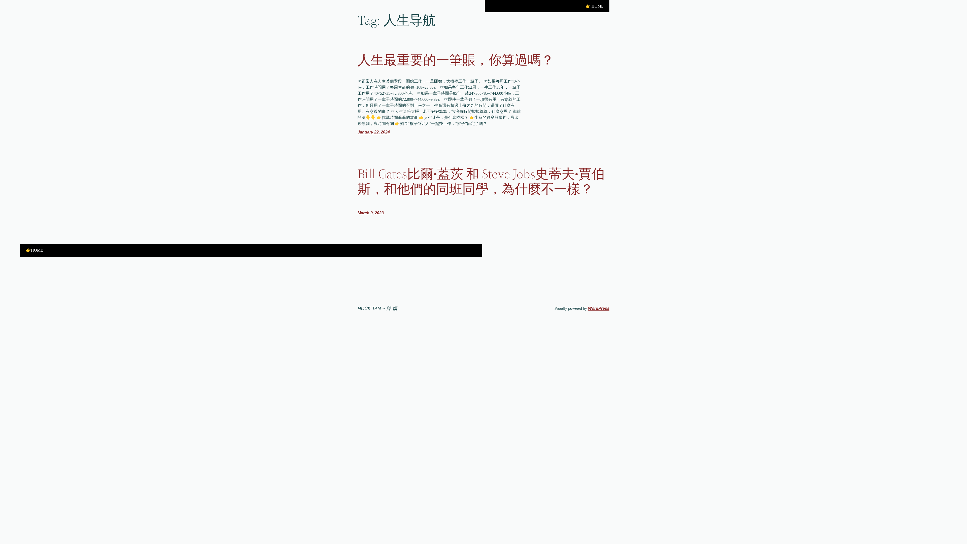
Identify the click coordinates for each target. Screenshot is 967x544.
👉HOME (34, 250)
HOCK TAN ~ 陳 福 (377, 308)
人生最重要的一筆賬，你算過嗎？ (456, 59)
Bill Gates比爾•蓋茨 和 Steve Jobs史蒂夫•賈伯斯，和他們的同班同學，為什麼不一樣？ (481, 181)
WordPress (598, 308)
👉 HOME (594, 6)
